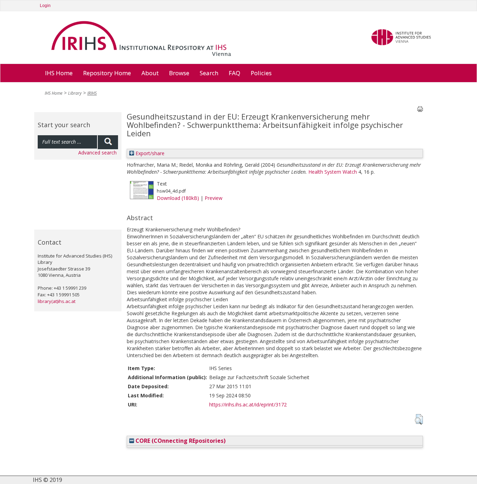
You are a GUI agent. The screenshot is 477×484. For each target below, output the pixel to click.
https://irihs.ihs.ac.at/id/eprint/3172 (248, 404)
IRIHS (92, 93)
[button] (419, 419)
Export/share (149, 153)
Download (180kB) (178, 198)
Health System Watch (332, 171)
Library (75, 93)
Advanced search (97, 152)
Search (209, 73)
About (150, 73)
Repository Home (107, 73)
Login (45, 5)
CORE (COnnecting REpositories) (180, 441)
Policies (261, 73)
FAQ (234, 73)
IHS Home (59, 73)
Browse (179, 73)
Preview (213, 198)
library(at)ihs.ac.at (56, 301)
